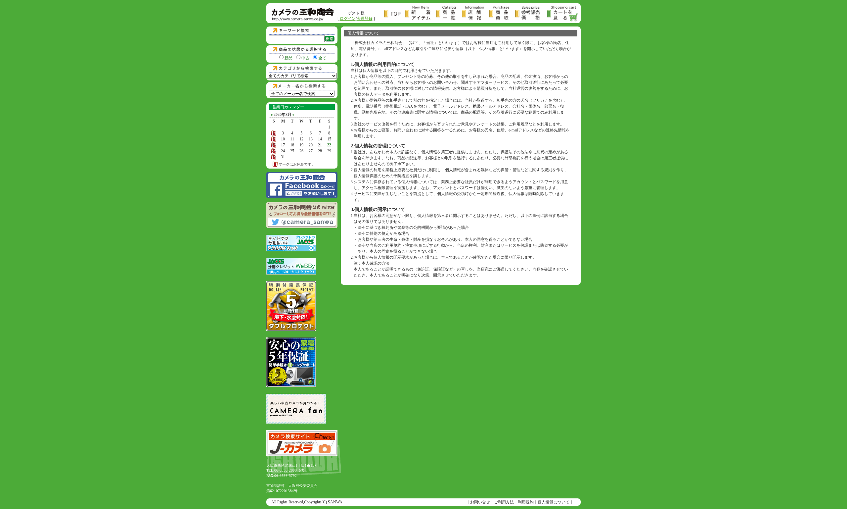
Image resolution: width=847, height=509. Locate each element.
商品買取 (502, 14)
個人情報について (553, 502)
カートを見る (563, 14)
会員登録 (365, 18)
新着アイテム (420, 14)
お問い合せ (480, 502)
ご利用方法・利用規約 (514, 502)
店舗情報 (475, 14)
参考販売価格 (531, 14)
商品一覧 (449, 14)
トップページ (394, 14)
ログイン (348, 18)
